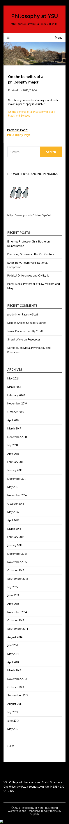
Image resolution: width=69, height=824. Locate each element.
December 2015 (17, 553)
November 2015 (17, 562)
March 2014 (14, 670)
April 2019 (13, 420)
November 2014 (17, 612)
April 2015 (13, 603)
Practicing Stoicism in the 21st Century (30, 254)
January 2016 (14, 545)
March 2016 (14, 528)
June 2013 (13, 720)
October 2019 (15, 412)
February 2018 (15, 462)
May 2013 (13, 729)
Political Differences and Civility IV (28, 275)
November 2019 (17, 403)
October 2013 (15, 687)
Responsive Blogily (38, 810)
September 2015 (17, 578)
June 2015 (13, 595)
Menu (58, 37)
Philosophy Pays (19, 132)
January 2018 (14, 470)
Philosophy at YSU (34, 16)
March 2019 (14, 428)
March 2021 (14, 387)
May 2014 (13, 654)
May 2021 (13, 378)
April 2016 (13, 520)
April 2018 (13, 453)
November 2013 (17, 679)
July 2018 (12, 445)
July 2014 (12, 645)
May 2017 (13, 487)
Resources (34, 339)
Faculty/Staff (30, 314)
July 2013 (12, 712)
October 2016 (15, 503)
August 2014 (14, 637)
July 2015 (12, 587)
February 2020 (16, 395)
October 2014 (15, 620)
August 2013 (14, 704)
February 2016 (15, 537)
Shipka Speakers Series (31, 322)
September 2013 (17, 695)
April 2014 (13, 662)
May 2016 (13, 512)
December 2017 (17, 478)
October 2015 (15, 570)
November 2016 (17, 495)
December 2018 (17, 437)
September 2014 (17, 628)
